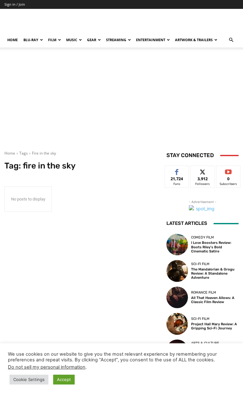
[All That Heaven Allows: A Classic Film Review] (177, 297)
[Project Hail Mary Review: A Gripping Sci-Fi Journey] (177, 323)
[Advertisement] (121, 103)
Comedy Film (202, 237)
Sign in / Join (14, 4)
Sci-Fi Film (200, 264)
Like (177, 170)
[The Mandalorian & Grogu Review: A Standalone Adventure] (177, 271)
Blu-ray (30, 39)
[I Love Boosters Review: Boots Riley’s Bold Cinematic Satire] (177, 244)
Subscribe (228, 170)
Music (71, 39)
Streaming (116, 39)
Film (52, 39)
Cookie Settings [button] (29, 379)
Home (12, 39)
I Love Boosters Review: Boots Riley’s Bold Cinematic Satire (211, 247)
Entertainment (150, 39)
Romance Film (203, 292)
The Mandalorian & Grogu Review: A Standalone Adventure (212, 273)
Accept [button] (64, 379)
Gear (91, 39)
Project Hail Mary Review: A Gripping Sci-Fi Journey (214, 326)
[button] (231, 40)
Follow (202, 170)
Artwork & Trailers (194, 39)
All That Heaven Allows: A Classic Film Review (212, 300)
